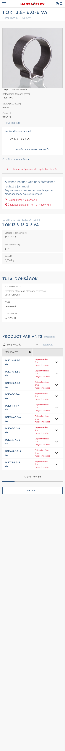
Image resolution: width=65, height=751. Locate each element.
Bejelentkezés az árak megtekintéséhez (42, 362)
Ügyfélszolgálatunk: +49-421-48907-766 (29, 204)
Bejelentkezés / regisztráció (22, 200)
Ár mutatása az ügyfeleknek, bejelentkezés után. (32, 169)
